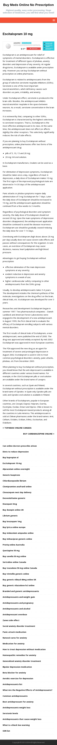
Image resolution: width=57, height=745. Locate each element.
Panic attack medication (14, 632)
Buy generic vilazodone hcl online (18, 585)
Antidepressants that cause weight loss (22, 719)
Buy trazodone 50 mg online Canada (20, 568)
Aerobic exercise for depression (18, 678)
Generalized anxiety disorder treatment (22, 661)
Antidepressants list (12, 684)
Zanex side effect (11, 620)
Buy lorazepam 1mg (12, 521)
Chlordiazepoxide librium (14, 481)
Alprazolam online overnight (16, 469)
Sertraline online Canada (14, 562)
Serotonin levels (10, 713)
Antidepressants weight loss (16, 707)
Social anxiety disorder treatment (19, 626)
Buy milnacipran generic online (17, 539)
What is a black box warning (16, 725)
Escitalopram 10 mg (12, 463)
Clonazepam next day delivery (17, 492)
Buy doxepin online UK (13, 510)
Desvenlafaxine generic (14, 498)
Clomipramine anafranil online (17, 486)
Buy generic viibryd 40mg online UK (19, 579)
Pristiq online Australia (14, 544)
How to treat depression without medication (24, 649)
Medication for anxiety (14, 643)
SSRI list (6, 731)
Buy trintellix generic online (16, 574)
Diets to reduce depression (16, 451)
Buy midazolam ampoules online (18, 533)
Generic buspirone (11, 475)
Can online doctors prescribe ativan (20, 446)
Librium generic (10, 515)
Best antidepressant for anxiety (18, 702)
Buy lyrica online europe (14, 527)
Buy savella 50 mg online (14, 556)
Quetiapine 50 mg (11, 550)
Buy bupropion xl (10, 457)
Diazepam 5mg (10, 504)
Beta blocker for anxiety (14, 672)
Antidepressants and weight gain (19, 597)
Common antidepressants (15, 696)
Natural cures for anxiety (15, 638)
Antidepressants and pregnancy (18, 603)
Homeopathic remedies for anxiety (19, 655)
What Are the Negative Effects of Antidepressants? (27, 690)
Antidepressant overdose (15, 614)
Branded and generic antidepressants (21, 591)
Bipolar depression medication (17, 667)
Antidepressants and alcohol (16, 608)
